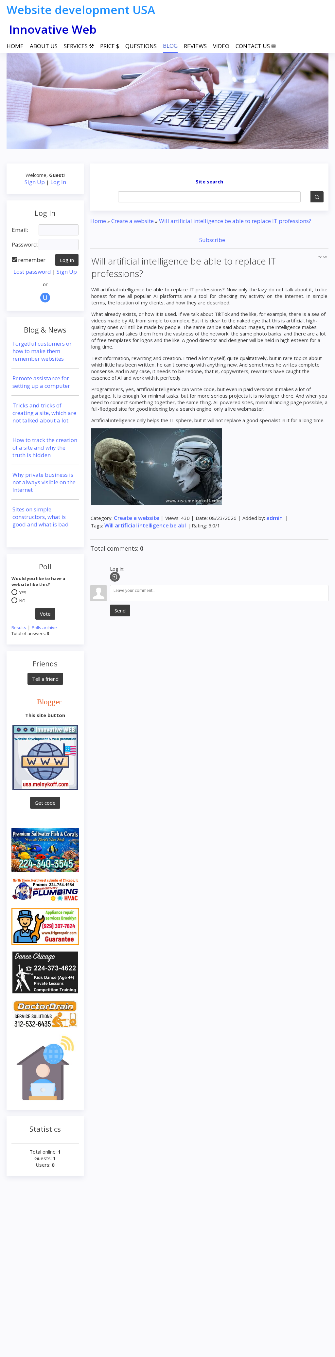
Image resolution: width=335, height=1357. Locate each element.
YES (22, 592)
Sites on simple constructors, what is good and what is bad (40, 517)
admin (274, 518)
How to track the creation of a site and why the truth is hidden (44, 447)
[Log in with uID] (45, 297)
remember (31, 260)
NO (22, 601)
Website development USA (81, 9)
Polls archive (44, 627)
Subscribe (211, 240)
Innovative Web (53, 29)
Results (18, 627)
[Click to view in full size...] (156, 466)
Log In (58, 182)
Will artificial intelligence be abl (145, 525)
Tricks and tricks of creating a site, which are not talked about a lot (44, 413)
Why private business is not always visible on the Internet (44, 482)
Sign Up (35, 182)
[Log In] (115, 577)
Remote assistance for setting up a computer (41, 381)
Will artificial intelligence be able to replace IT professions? (235, 221)
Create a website (132, 221)
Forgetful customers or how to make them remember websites (42, 351)
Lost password (32, 271)
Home (98, 221)
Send (120, 610)
